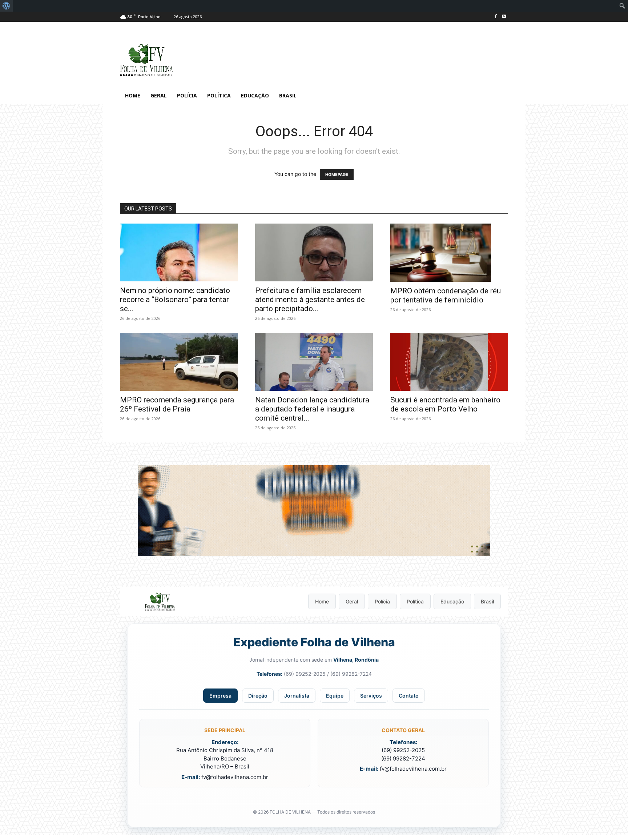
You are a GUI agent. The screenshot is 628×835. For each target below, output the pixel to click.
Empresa (220, 696)
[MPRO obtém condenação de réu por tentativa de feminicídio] (449, 253)
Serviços (371, 696)
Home (322, 601)
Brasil (487, 601)
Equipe (334, 696)
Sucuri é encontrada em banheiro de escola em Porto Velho (445, 404)
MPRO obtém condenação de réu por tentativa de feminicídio (445, 295)
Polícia (382, 601)
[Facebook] (495, 17)
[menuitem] (6, 6)
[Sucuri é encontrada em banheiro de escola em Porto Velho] (449, 362)
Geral (352, 601)
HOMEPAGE (336, 174)
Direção (257, 696)
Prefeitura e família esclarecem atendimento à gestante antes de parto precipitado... (310, 299)
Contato (409, 696)
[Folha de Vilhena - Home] (160, 602)
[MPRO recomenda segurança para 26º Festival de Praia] (179, 362)
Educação (452, 601)
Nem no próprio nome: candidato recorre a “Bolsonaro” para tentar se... (175, 299)
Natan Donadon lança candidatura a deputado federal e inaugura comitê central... (312, 409)
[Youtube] (504, 17)
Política (415, 601)
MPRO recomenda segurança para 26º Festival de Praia (177, 404)
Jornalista (296, 696)
